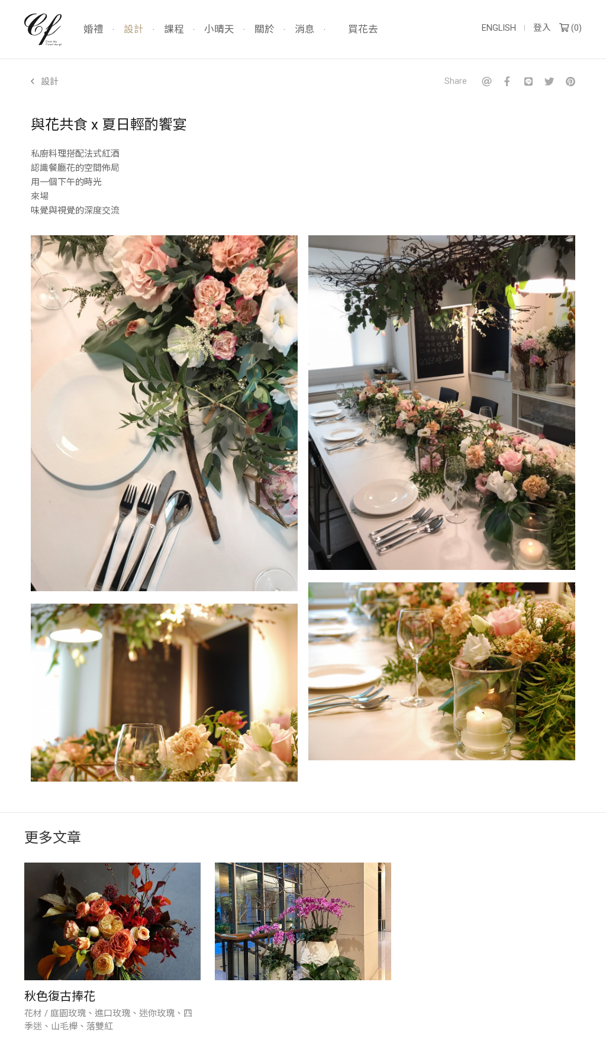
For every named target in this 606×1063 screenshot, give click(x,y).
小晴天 (219, 30)
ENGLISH (499, 28)
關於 (264, 30)
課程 (174, 30)
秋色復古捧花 (59, 996)
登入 (542, 28)
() (575, 28)
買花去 (363, 29)
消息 (305, 30)
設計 (134, 30)
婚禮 (93, 30)
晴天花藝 (43, 30)
